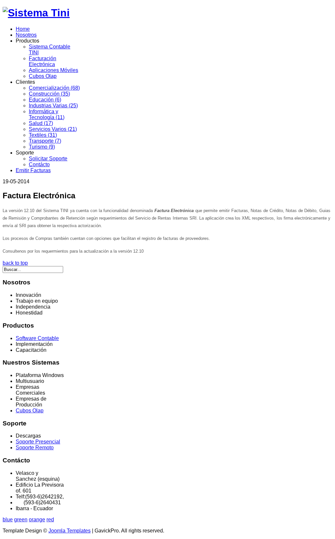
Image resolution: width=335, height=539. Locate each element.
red (50, 519)
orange (37, 519)
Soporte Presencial (38, 441)
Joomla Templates (69, 530)
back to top (15, 263)
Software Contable (37, 338)
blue (8, 519)
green (20, 519)
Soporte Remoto (35, 447)
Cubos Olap (30, 410)
